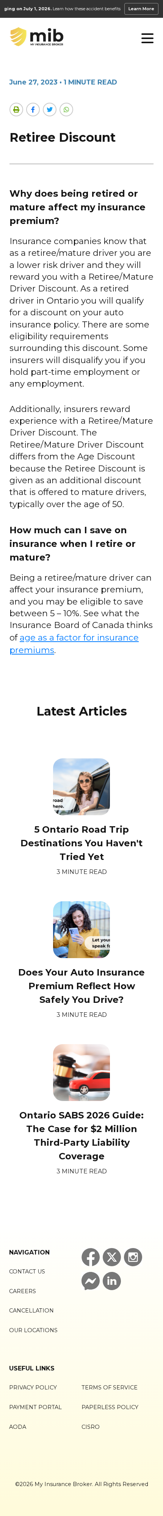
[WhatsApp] (66, 109)
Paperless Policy (110, 1407)
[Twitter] (49, 109)
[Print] (16, 109)
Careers (22, 1291)
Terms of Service (110, 1387)
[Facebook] (33, 109)
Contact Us (27, 1271)
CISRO (91, 1427)
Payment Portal (35, 1407)
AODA (17, 1427)
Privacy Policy (33, 1387)
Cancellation (31, 1310)
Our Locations (33, 1330)
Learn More (141, 8)
